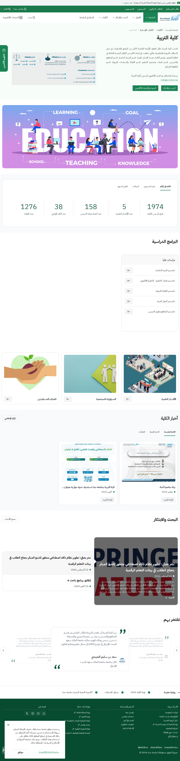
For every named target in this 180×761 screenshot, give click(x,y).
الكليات (105, 17)
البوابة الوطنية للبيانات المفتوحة (78, 720)
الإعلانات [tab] (142, 431)
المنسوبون (129, 9)
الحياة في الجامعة (87, 17)
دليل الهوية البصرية (171, 720)
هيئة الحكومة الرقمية (82, 729)
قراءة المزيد (168, 499)
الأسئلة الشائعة (128, 728)
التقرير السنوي (123, 186)
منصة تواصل (85, 724)
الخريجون (141, 9)
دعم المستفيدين (128, 716)
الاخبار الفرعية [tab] (154, 431)
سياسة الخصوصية (171, 747)
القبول (138, 17)
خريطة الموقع (143, 747)
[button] (129, 270)
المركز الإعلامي (10, 418)
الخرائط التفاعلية (172, 728)
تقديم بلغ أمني (128, 720)
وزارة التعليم (85, 716)
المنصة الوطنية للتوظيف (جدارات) (77, 733)
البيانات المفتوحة (171, 712)
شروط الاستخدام (156, 747)
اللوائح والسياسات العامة (168, 716)
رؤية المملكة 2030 (83, 712)
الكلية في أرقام (165, 186)
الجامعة (152, 17)
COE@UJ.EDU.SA (169, 80)
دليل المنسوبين (149, 186)
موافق (20, 752)
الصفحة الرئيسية (172, 30)
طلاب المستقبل (172, 9)
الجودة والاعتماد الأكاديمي (145, 88)
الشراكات (135, 186)
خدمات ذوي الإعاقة (170, 732)
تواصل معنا (129, 712)
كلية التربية (133, 30)
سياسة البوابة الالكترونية (49, 752)
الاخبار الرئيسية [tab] (169, 431)
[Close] (8, 724)
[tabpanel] (90, 473)
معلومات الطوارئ (127, 724)
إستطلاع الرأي (173, 736)
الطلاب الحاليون (155, 9)
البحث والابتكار (122, 17)
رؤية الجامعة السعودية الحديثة (166, 724)
